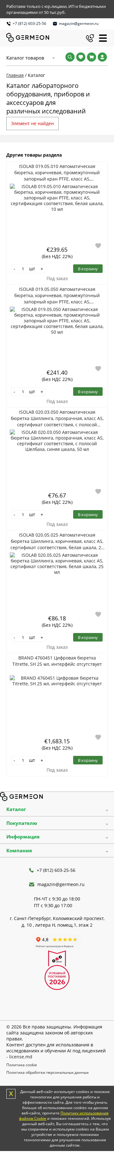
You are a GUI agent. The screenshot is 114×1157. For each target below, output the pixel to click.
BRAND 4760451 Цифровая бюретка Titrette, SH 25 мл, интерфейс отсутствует (57, 661)
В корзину (88, 269)
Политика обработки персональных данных (47, 1072)
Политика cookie (21, 1065)
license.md (20, 1057)
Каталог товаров (25, 58)
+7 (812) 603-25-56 (29, 23)
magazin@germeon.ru (78, 23)
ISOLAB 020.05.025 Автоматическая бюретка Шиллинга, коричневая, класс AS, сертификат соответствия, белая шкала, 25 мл (57, 541)
